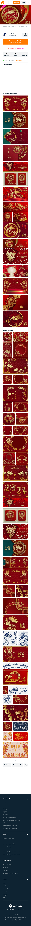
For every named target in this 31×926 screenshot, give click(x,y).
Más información (8, 63)
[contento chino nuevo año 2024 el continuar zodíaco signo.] (15, 312)
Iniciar (23, 2)
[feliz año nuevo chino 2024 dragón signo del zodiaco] (15, 103)
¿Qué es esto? (18, 60)
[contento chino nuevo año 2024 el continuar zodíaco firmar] (15, 206)
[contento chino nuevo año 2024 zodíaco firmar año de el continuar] (15, 119)
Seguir (25, 35)
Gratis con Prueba (15, 41)
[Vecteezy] (2, 2)
